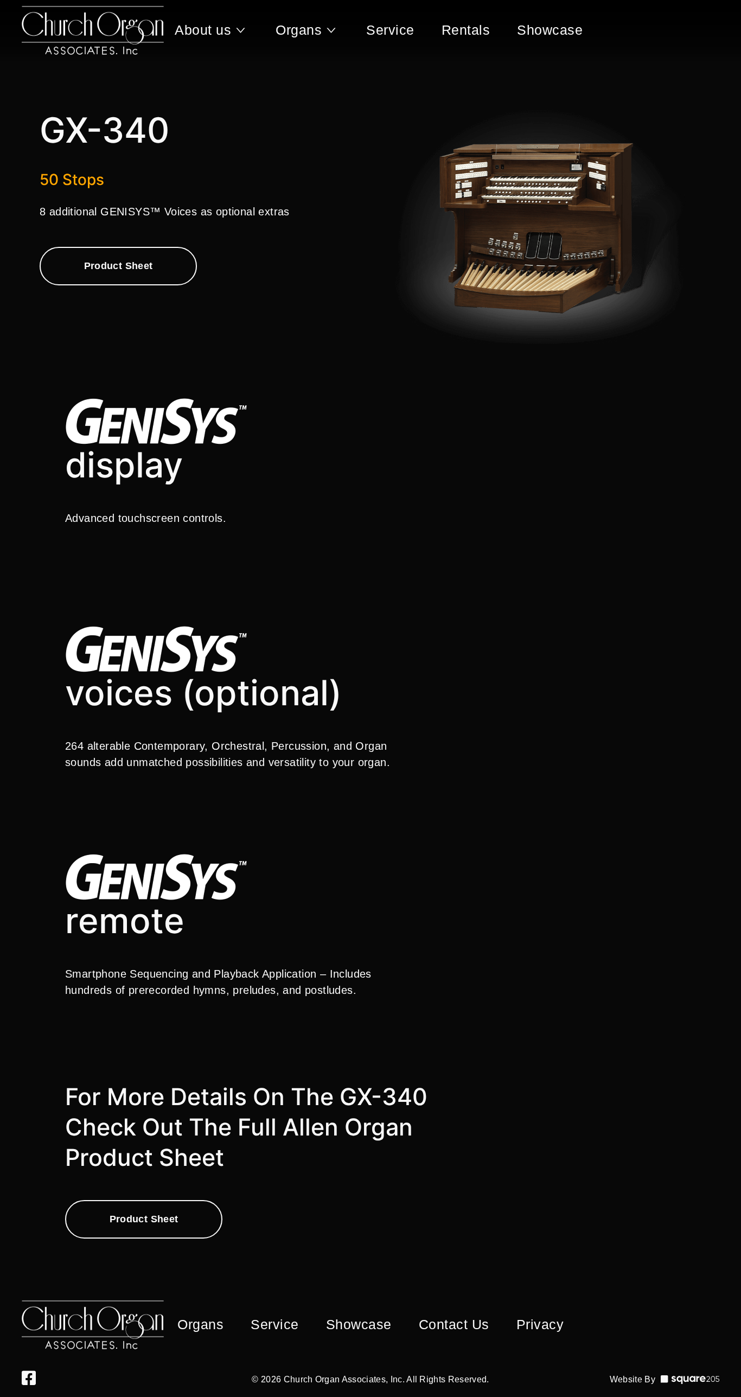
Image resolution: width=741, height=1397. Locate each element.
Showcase (550, 29)
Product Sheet (118, 265)
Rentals (466, 29)
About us (203, 29)
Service (390, 29)
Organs (299, 29)
